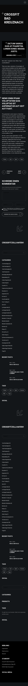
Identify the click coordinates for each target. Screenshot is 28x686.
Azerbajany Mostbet (6, 274)
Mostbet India (5, 321)
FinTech (3, 296)
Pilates (17, 61)
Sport (16, 159)
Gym (14, 61)
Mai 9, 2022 (4, 61)
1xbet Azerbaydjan (6, 269)
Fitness (4, 159)
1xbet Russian (5, 272)
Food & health (5, 299)
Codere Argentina (6, 280)
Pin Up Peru (4, 332)
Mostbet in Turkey (6, 318)
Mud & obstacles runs (16, 380)
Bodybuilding (4, 277)
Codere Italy (4, 283)
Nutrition (4, 326)
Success (22, 390)
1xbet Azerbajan (5, 266)
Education (4, 291)
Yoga (20, 61)
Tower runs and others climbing (17, 372)
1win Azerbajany (5, 263)
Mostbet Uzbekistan (6, 324)
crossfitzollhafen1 (6, 63)
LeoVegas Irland (5, 310)
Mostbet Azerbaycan (6, 315)
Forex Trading (5, 302)
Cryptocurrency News (6, 288)
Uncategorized (5, 343)
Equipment (10, 61)
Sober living (4, 334)
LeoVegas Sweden (6, 313)
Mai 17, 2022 (12, 362)
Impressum (5, 648)
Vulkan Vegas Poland (6, 345)
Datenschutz (5, 651)
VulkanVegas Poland (6, 348)
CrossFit (3, 285)
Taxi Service (4, 340)
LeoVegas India (5, 307)
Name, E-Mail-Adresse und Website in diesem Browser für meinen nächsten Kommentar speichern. (14, 209)
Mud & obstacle (14, 364)
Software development (7, 337)
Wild (4, 393)
